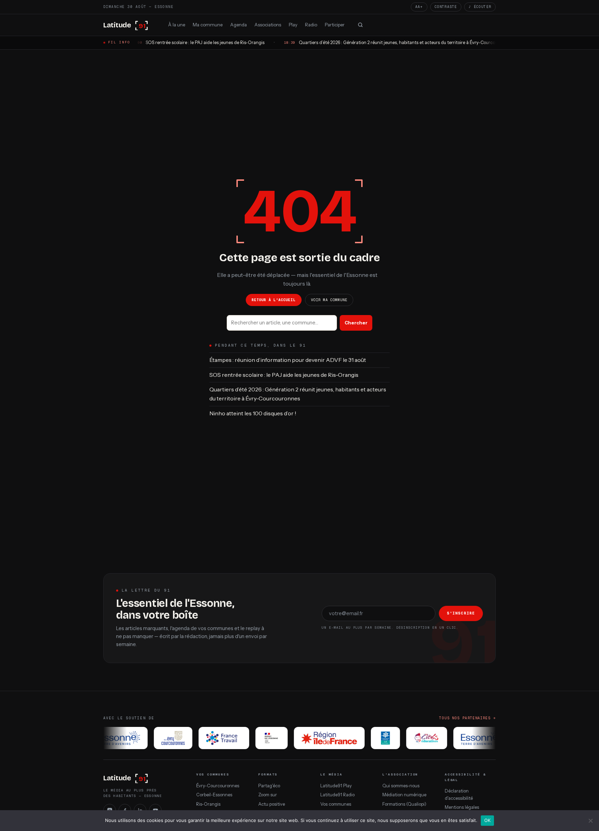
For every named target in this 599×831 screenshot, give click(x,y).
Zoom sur (267, 794)
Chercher (356, 322)
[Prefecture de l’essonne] (264, 738)
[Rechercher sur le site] (360, 25)
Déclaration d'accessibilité (459, 794)
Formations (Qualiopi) (404, 804)
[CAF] (377, 738)
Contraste (446, 7)
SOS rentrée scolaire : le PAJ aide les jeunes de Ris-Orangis (283, 374)
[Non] (590, 820)
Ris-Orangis (208, 804)
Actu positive (271, 804)
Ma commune (208, 24)
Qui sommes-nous (400, 785)
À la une (176, 24)
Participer (335, 24)
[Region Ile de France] (321, 738)
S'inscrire (461, 613)
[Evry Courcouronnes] (165, 738)
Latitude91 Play (336, 785)
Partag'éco (269, 785)
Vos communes (335, 804)
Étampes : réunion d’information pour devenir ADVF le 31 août (287, 359)
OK (487, 820)
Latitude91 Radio (337, 794)
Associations (267, 24)
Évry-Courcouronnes (217, 785)
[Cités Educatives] (418, 738)
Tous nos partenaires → (467, 718)
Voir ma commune (329, 299)
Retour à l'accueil (274, 299)
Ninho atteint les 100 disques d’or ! (252, 413)
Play (293, 24)
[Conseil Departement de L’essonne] (112, 738)
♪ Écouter (480, 7)
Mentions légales (462, 807)
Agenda (238, 24)
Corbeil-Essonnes (214, 794)
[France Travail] (216, 738)
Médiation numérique (404, 794)
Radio (311, 24)
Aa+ (419, 7)
